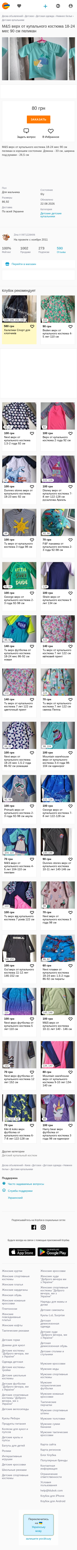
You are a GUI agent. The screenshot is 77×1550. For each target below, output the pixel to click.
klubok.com (6, 6)
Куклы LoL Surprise (52, 1315)
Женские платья (12, 1284)
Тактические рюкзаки (15, 1330)
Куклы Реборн (11, 1418)
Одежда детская (12, 1361)
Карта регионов (50, 1449)
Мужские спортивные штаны (54, 1412)
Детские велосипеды (15, 1409)
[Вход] (70, 6)
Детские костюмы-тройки (13, 1368)
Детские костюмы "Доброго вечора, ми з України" (15, 1353)
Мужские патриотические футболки (50, 1385)
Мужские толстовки (52, 1418)
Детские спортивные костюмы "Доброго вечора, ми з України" (15, 1399)
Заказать (38, 119)
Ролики (6, 1450)
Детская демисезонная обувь (53, 1344)
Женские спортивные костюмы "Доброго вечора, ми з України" (54, 1292)
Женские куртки (12, 1270)
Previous (2, 59)
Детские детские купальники (51, 215)
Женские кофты (12, 1325)
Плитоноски (9, 1308)
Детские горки (11, 1339)
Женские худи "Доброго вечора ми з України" (53, 1279)
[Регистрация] (57, 6)
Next (74, 59)
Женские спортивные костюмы (16, 1278)
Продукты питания (14, 1423)
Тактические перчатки (48, 1403)
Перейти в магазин (24, 264)
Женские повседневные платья (11, 1317)
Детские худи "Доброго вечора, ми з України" (53, 1334)
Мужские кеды (49, 1368)
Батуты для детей (13, 1445)
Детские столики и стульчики (52, 1353)
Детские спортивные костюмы (15, 1477)
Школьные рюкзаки (14, 1469)
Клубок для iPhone (52, 1495)
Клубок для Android (52, 1501)
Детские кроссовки (14, 1464)
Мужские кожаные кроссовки (52, 1395)
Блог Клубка (48, 1455)
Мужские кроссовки (52, 1363)
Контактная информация (48, 1467)
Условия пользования (48, 1484)
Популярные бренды (54, 1460)
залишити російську (38, 1538)
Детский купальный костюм (19, 1155)
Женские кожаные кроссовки (13, 1302)
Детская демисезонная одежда (49, 1323)
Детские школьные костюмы (14, 1377)
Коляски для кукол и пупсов (15, 1430)
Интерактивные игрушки (12, 1458)
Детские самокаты (52, 1309)
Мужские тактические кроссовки (54, 1434)
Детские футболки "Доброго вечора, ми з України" (15, 1386)
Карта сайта (48, 1444)
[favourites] (19, 6)
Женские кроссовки (53, 1270)
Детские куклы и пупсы (12, 1439)
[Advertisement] (38, 92)
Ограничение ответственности (51, 1475)
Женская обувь (12, 1295)
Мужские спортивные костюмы (54, 1376)
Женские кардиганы (15, 1289)
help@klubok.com (51, 1490)
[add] (45, 6)
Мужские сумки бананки (50, 1425)
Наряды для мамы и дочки (53, 1303)
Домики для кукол (13, 1345)
